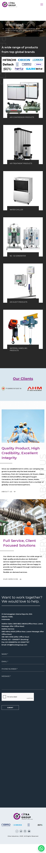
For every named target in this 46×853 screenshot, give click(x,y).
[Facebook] (16, 831)
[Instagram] (25, 831)
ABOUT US (9, 492)
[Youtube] (29, 831)
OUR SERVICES (12, 579)
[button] (41, 848)
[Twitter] (20, 831)
